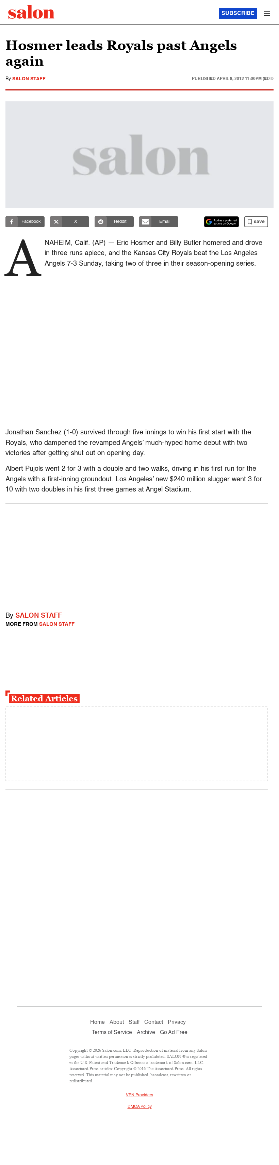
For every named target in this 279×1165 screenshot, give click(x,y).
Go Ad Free (173, 1032)
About (117, 1022)
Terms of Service (112, 1032)
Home (97, 1022)
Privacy (177, 1022)
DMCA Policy (140, 1107)
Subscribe (238, 13)
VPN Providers (139, 1095)
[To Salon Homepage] (31, 12)
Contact (153, 1022)
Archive (146, 1032)
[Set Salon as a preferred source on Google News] (221, 221)
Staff (134, 1022)
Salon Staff (29, 79)
